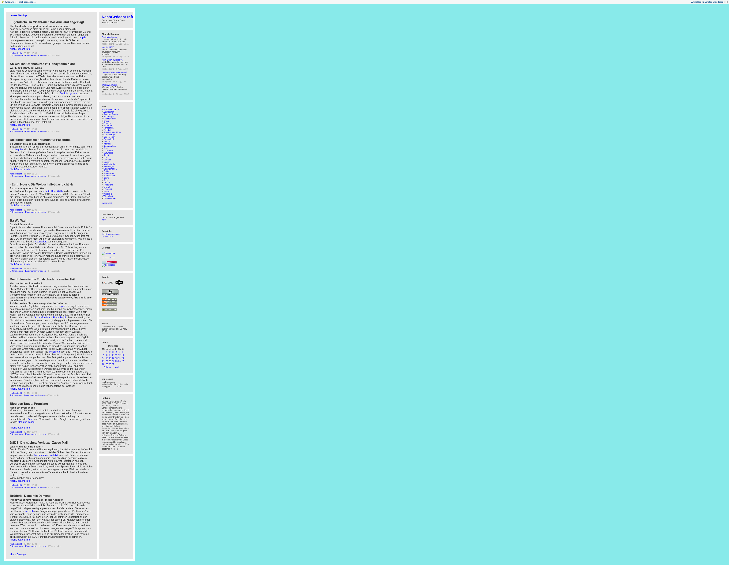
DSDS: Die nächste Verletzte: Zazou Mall (39, 442)
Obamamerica (110, 169)
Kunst (106, 155)
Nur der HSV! (108, 47)
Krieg (105, 148)
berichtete (54, 351)
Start (30, 419)
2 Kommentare (16, 131)
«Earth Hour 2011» (53, 191)
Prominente (108, 173)
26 (119, 361)
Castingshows (110, 119)
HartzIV (106, 141)
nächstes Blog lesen (713, 2)
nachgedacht (16, 53)
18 (116, 358)
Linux (105, 157)
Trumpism (108, 185)
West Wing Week (110, 85)
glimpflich (83, 37)
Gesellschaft (109, 137)
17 (113, 358)
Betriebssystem (68, 93)
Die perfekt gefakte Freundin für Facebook (40, 139)
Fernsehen (108, 128)
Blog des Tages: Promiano (29, 403)
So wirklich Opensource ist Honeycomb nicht (42, 63)
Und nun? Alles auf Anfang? (114, 72)
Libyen (61, 306)
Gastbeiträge (109, 134)
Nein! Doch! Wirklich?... (112, 60)
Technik (107, 182)
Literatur (107, 160)
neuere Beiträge (18, 15)
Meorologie (108, 166)
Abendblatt (41, 241)
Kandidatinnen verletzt (46, 455)
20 (123, 358)
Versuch (29, 511)
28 (103, 364)
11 (116, 355)
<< (726, 2)
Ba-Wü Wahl (18, 220)
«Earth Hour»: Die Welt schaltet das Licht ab (41, 184)
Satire (106, 178)
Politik (106, 171)
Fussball (107, 130)
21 (103, 361)
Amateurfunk (109, 112)
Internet (106, 144)
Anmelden (696, 2)
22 (107, 361)
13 (123, 355)
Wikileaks (107, 194)
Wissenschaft (109, 198)
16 (110, 358)
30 (110, 364)
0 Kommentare (16, 55)
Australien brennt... (110, 37)
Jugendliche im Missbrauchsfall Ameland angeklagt (47, 22)
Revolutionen (109, 175)
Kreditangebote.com (111, 234)
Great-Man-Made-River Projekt (50, 317)
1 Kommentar (16, 395)
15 (107, 358)
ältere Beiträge (18, 554)
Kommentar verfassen (35, 55)
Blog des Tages (26, 422)
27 (123, 361)
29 (107, 364)
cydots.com (107, 236)
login (104, 220)
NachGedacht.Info (20, 48)
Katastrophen (109, 146)
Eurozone (107, 125)
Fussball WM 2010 (112, 132)
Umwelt (106, 187)
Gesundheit (108, 139)
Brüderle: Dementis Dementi (30, 495)
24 (113, 361)
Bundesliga (108, 116)
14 (103, 358)
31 (113, 364)
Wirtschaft (108, 196)
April (117, 367)
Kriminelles (108, 150)
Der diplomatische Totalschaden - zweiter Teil (42, 279)
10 (113, 355)
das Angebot (17, 149)
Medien (106, 162)
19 (119, 358)
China (106, 121)
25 (116, 361)
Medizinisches (110, 164)
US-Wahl (107, 189)
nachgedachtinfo (27, 2)
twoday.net (10, 2)
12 (119, 355)
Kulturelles (108, 153)
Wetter (106, 191)
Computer (108, 123)
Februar (107, 367)
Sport (105, 180)
